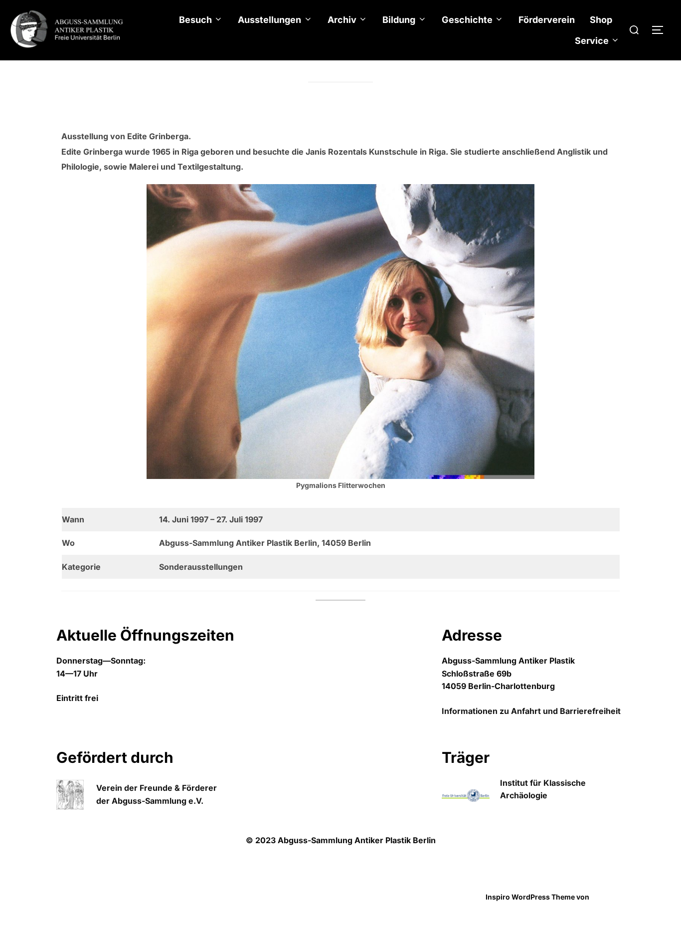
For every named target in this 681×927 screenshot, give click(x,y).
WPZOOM (608, 897)
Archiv (342, 19)
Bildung (398, 19)
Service (592, 40)
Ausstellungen (269, 19)
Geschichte (467, 19)
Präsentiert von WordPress (102, 897)
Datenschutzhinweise (93, 886)
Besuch (195, 19)
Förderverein (546, 19)
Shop (601, 19)
